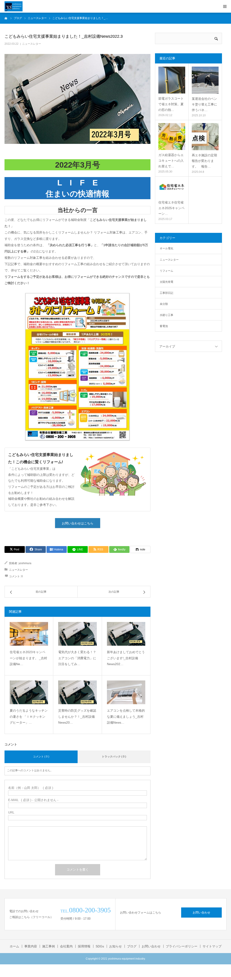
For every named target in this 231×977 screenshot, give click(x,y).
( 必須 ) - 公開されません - (33, 800)
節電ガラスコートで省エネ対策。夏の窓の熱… (171, 104)
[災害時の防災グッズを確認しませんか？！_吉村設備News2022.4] (77, 692)
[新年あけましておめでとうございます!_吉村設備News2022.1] (126, 634)
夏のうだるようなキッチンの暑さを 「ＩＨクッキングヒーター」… (29, 716)
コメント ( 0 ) (41, 756)
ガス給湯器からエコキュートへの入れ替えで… (171, 160)
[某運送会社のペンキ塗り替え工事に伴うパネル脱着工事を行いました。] (205, 80)
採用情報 (84, 946)
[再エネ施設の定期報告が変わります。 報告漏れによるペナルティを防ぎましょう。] (205, 136)
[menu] (224, 6)
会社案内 (66, 946)
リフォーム (166, 270)
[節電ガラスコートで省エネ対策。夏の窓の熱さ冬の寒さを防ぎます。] (171, 80)
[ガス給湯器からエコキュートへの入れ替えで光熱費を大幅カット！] (171, 136)
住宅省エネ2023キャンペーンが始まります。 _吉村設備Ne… (28, 658)
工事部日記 (166, 293)
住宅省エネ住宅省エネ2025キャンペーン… (171, 208)
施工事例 (48, 946)
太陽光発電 (166, 281)
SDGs (100, 946)
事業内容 (30, 946)
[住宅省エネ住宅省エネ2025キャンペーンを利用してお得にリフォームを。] (171, 188)
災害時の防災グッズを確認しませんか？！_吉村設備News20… (77, 716)
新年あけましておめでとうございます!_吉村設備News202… (126, 658)
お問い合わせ (201, 912)
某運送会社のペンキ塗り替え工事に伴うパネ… (204, 104)
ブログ (131, 946)
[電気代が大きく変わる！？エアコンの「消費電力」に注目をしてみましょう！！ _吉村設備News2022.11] (77, 634)
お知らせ (115, 946)
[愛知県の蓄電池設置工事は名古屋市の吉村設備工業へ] (14, 6)
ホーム (14, 946)
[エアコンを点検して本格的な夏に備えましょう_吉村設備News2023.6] (126, 692)
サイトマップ (212, 946)
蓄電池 (164, 326)
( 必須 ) (30, 787)
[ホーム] (6, 18)
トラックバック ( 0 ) (114, 756)
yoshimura (24, 563)
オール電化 (166, 248)
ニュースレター (31, 43)
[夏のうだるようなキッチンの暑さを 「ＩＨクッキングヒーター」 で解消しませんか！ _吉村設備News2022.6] (29, 692)
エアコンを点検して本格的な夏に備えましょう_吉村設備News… (126, 716)
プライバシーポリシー (181, 946)
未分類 (164, 304)
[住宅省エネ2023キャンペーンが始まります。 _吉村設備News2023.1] (29, 634)
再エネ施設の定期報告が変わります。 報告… (204, 160)
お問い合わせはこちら (77, 523)
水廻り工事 (166, 315)
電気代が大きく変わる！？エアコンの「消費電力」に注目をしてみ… (77, 658)
